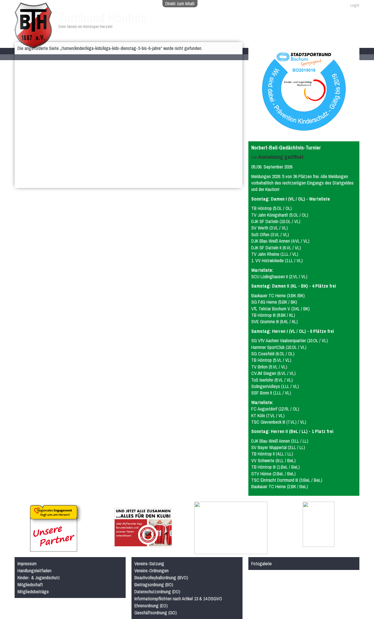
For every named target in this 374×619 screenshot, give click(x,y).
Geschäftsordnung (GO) (155, 612)
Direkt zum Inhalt (180, 3)
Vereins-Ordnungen (151, 570)
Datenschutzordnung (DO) (157, 591)
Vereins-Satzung (149, 563)
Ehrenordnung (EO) (151, 605)
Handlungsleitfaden (34, 570)
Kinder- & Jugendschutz (39, 577)
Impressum (27, 563)
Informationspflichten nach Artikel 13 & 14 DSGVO (178, 598)
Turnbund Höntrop (102, 17)
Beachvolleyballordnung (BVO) (161, 577)
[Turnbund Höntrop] (33, 45)
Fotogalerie (261, 563)
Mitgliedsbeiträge (33, 591)
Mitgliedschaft (30, 584)
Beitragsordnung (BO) (153, 584)
